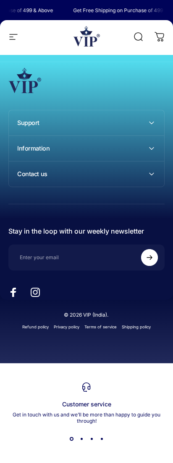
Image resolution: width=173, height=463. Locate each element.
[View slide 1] (71, 439)
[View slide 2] (81, 439)
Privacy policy (66, 327)
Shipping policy (136, 327)
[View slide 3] (91, 439)
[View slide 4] (102, 439)
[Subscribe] (149, 257)
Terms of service (100, 327)
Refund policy (35, 327)
